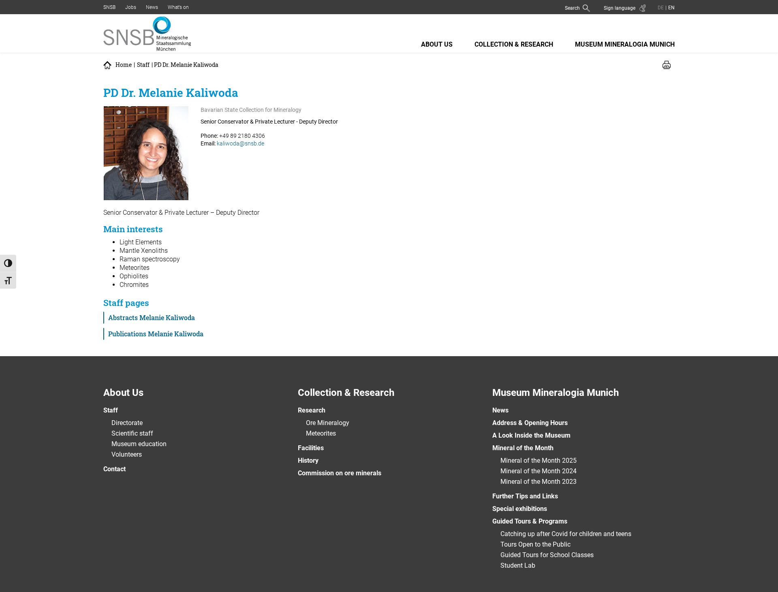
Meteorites (321, 433)
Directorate (127, 423)
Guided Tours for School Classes (547, 555)
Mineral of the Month (523, 448)
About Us (437, 44)
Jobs (130, 7)
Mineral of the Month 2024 (538, 471)
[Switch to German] (661, 7)
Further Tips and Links (525, 496)
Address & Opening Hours (530, 423)
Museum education (139, 444)
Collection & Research (513, 44)
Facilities (311, 448)
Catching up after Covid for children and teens (565, 534)
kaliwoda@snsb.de (240, 143)
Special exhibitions (519, 509)
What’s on (178, 7)
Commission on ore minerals (339, 473)
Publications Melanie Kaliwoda (155, 333)
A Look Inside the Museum (531, 435)
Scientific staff (132, 433)
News (152, 7)
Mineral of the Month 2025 (538, 460)
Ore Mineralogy (327, 423)
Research (311, 410)
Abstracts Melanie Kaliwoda (151, 317)
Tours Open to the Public (535, 544)
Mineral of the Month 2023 (538, 481)
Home (123, 65)
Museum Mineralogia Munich (625, 44)
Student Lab (517, 565)
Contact (114, 469)
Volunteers (126, 454)
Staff (143, 65)
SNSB (109, 7)
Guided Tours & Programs (529, 521)
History (308, 460)
